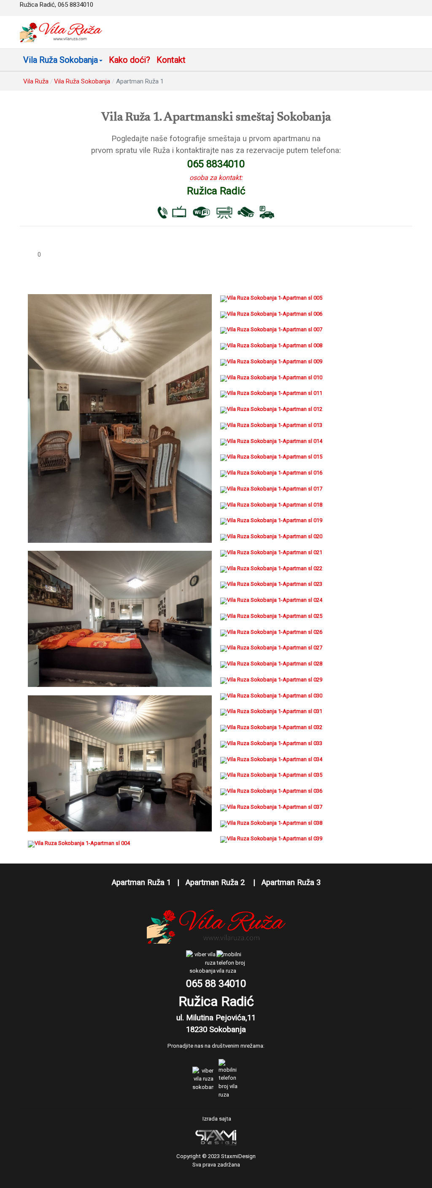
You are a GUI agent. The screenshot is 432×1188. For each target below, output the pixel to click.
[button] (63, 60)
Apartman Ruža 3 (291, 882)
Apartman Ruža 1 (141, 882)
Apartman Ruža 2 (217, 882)
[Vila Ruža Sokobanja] (61, 31)
